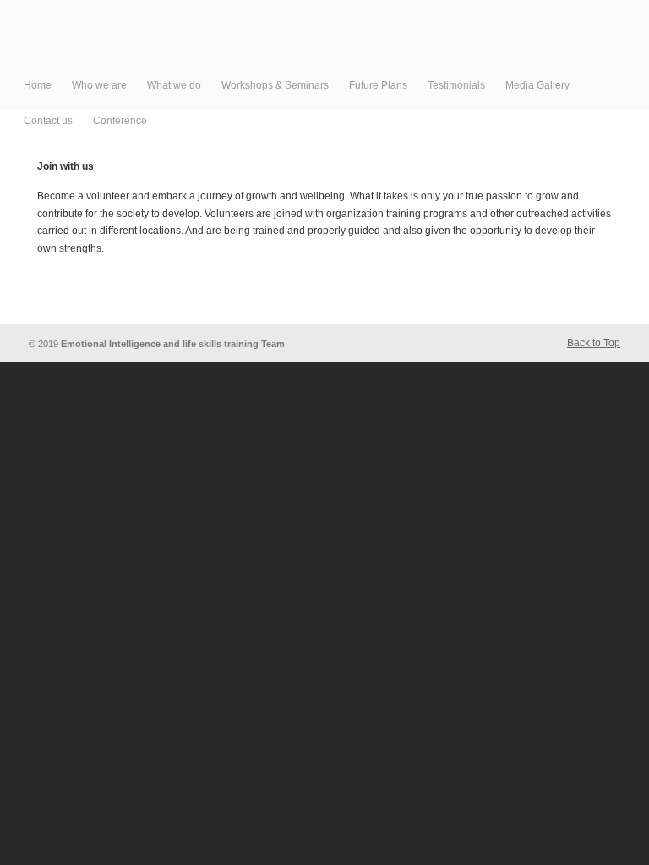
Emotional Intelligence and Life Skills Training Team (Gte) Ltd (223, 41)
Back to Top (593, 343)
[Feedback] (12, 274)
